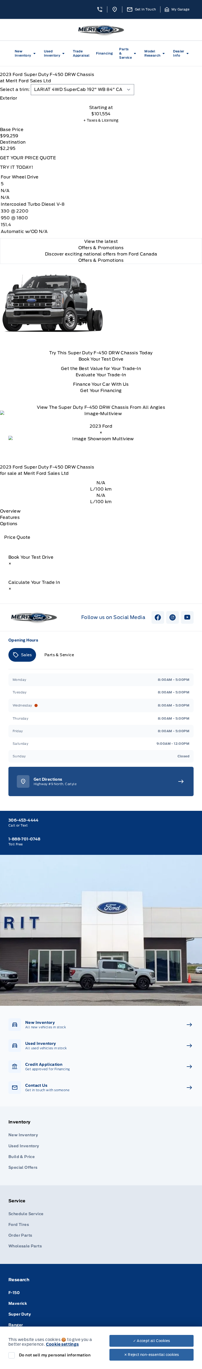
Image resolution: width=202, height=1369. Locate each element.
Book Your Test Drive (101, 359)
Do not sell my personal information (54, 1355)
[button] (99, 9)
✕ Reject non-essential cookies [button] (151, 1355)
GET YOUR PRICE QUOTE (28, 157)
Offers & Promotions (101, 260)
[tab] (101, 98)
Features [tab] (10, 517)
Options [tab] (9, 523)
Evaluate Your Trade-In (101, 374)
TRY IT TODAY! (16, 167)
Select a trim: (15, 89)
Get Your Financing (101, 390)
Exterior (8, 98)
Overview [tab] (10, 511)
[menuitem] (26, 53)
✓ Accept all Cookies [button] (151, 1341)
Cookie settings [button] (62, 1344)
